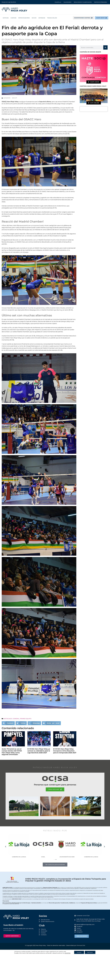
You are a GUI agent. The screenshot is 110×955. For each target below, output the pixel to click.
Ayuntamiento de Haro (67, 856)
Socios (34, 18)
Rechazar (90, 952)
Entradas (41, 18)
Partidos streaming (100, 2)
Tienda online (52, 18)
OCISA (43, 856)
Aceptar (79, 952)
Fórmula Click (81, 945)
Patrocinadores (24, 18)
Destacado (7, 718)
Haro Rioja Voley (41, 945)
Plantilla (58, 2)
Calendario (67, 2)
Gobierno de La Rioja (19, 856)
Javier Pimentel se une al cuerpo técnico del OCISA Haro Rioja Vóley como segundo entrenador (12, 751)
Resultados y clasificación (83, 2)
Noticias (6, 18)
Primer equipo (25, 718)
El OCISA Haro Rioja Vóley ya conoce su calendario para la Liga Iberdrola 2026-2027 (38, 751)
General (16, 718)
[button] (8, 723)
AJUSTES (67, 953)
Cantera (13, 18)
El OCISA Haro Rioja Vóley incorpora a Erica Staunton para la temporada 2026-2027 (64, 751)
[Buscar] (105, 47)
